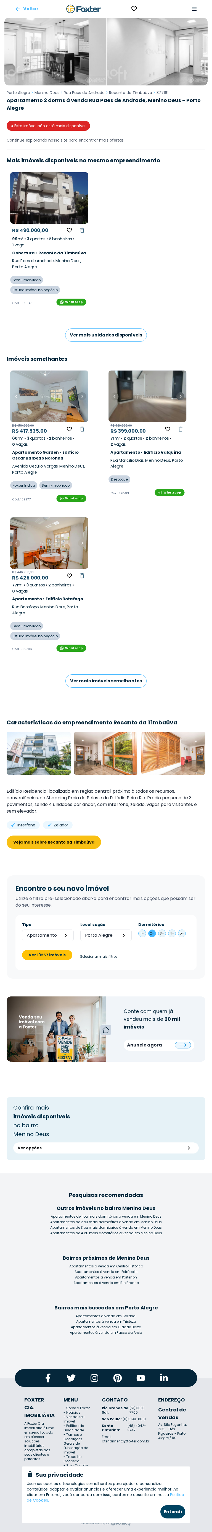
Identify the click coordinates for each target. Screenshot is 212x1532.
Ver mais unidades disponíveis (106, 335)
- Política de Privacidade (73, 1427)
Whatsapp (74, 302)
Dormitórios (151, 924)
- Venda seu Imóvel (73, 1419)
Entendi (173, 1511)
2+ (152, 933)
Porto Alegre (18, 92)
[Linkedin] (164, 1378)
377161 (162, 92)
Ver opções (30, 1148)
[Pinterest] (118, 1378)
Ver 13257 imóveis (47, 955)
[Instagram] (94, 1378)
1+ (142, 933)
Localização (92, 924)
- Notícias (71, 1412)
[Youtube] (141, 1378)
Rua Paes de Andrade (84, 92)
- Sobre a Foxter (76, 1408)
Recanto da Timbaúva (130, 92)
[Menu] (194, 8)
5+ (182, 933)
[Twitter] (71, 1378)
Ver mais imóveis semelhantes (106, 681)
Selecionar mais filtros (99, 956)
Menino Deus (47, 92)
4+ (172, 933)
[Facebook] (48, 1378)
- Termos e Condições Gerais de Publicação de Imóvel (75, 1443)
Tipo (26, 924)
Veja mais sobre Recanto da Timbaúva (53, 842)
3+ (162, 933)
